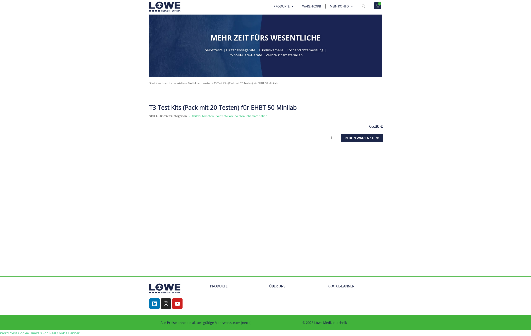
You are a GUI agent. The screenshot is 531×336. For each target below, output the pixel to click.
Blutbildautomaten (199, 83)
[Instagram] (166, 303)
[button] (363, 6)
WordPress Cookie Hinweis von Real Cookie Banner (40, 333)
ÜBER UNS (277, 286)
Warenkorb (311, 6)
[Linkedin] (154, 303)
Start (152, 83)
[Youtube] (177, 303)
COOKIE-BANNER (341, 286)
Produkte (282, 6)
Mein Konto (339, 6)
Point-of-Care (225, 116)
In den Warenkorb (362, 138)
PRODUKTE (219, 286)
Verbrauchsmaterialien (172, 83)
